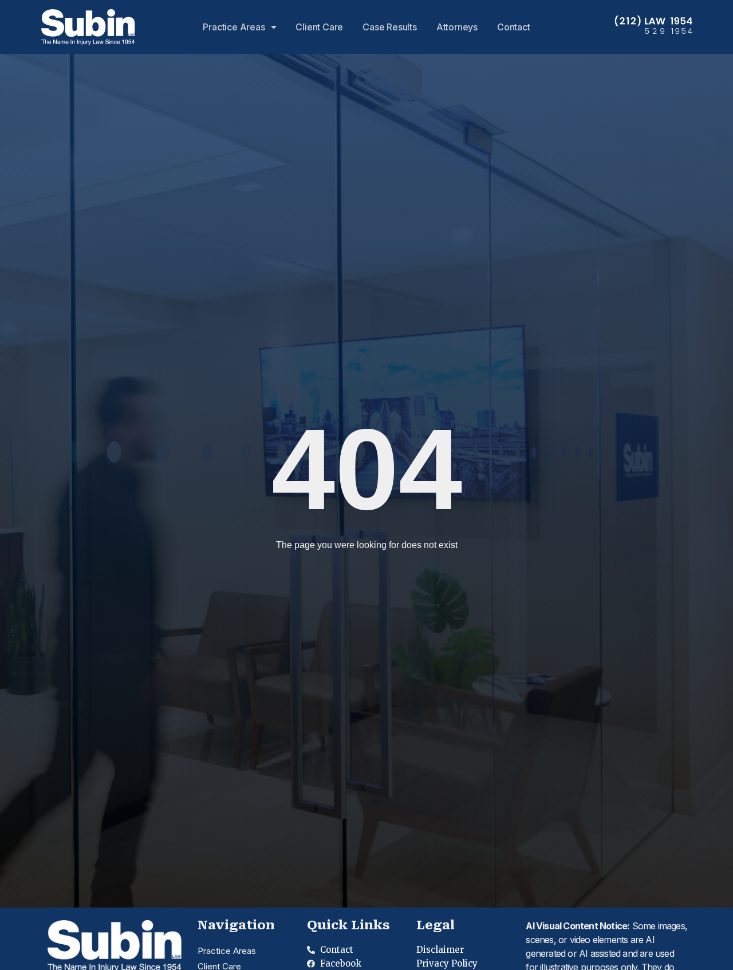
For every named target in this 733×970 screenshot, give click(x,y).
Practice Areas (234, 27)
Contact (513, 27)
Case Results (389, 27)
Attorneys (457, 27)
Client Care (319, 27)
